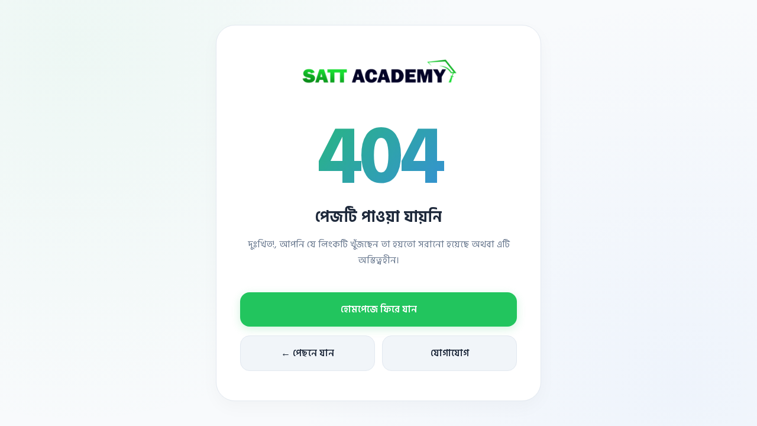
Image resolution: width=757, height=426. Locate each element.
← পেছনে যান (307, 353)
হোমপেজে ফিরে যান (379, 309)
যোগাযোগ (450, 353)
